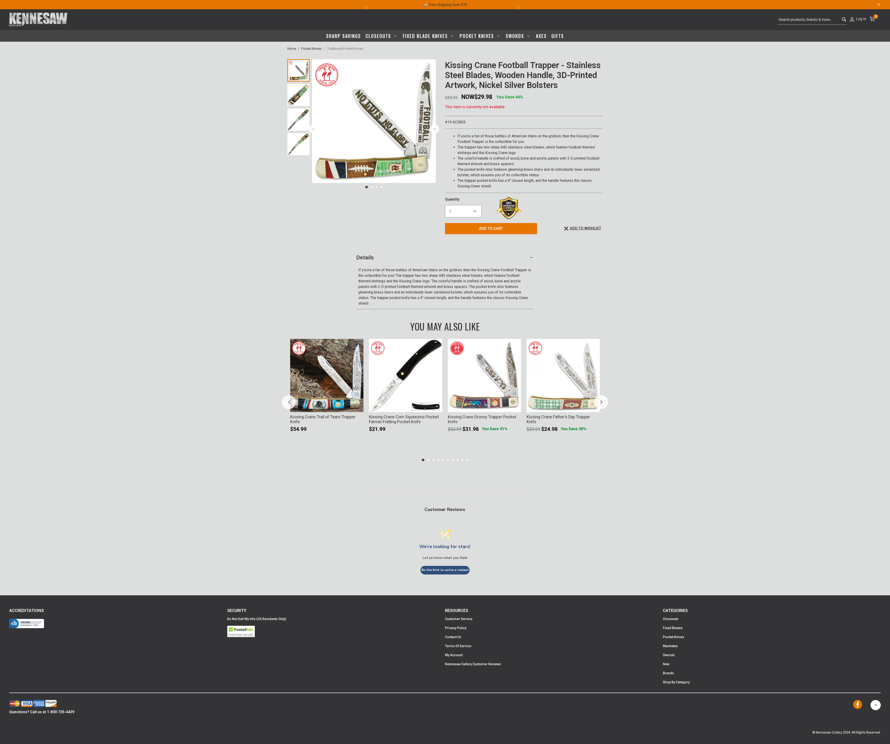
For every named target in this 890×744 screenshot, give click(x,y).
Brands (668, 673)
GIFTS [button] (557, 35)
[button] (857, 18)
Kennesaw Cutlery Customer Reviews (473, 664)
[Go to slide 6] (448, 460)
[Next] (521, 8)
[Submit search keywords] (844, 20)
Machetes (670, 646)
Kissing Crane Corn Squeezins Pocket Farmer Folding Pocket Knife (404, 419)
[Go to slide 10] (467, 460)
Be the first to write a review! (445, 570)
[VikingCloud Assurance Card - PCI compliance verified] (26, 623)
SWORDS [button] (516, 35)
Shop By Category (676, 682)
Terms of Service (458, 646)
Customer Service (458, 619)
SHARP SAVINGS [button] (343, 35)
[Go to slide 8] (457, 460)
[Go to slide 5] (443, 460)
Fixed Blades (673, 628)
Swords (669, 655)
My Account (454, 655)
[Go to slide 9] (462, 460)
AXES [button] (541, 35)
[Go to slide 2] (372, 187)
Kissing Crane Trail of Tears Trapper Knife (323, 419)
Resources (456, 610)
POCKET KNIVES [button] (478, 35)
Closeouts (670, 619)
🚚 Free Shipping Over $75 (445, 5)
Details (365, 257)
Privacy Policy (456, 628)
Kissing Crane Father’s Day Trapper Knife (558, 419)
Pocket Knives (311, 48)
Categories (675, 610)
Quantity (452, 199)
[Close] (878, 4)
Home (291, 48)
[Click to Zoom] (374, 121)
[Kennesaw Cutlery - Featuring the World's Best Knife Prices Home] (38, 19)
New (666, 664)
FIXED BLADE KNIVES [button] (426, 35)
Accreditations (26, 610)
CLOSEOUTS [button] (379, 35)
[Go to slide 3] (377, 187)
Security (236, 610)
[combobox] (812, 20)
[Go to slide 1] (366, 187)
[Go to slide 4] (381, 187)
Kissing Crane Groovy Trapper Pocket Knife (482, 419)
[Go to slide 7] (453, 460)
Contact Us (453, 637)
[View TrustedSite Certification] (336, 631)
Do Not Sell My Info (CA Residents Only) (256, 619)
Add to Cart (491, 228)
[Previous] (366, 8)
